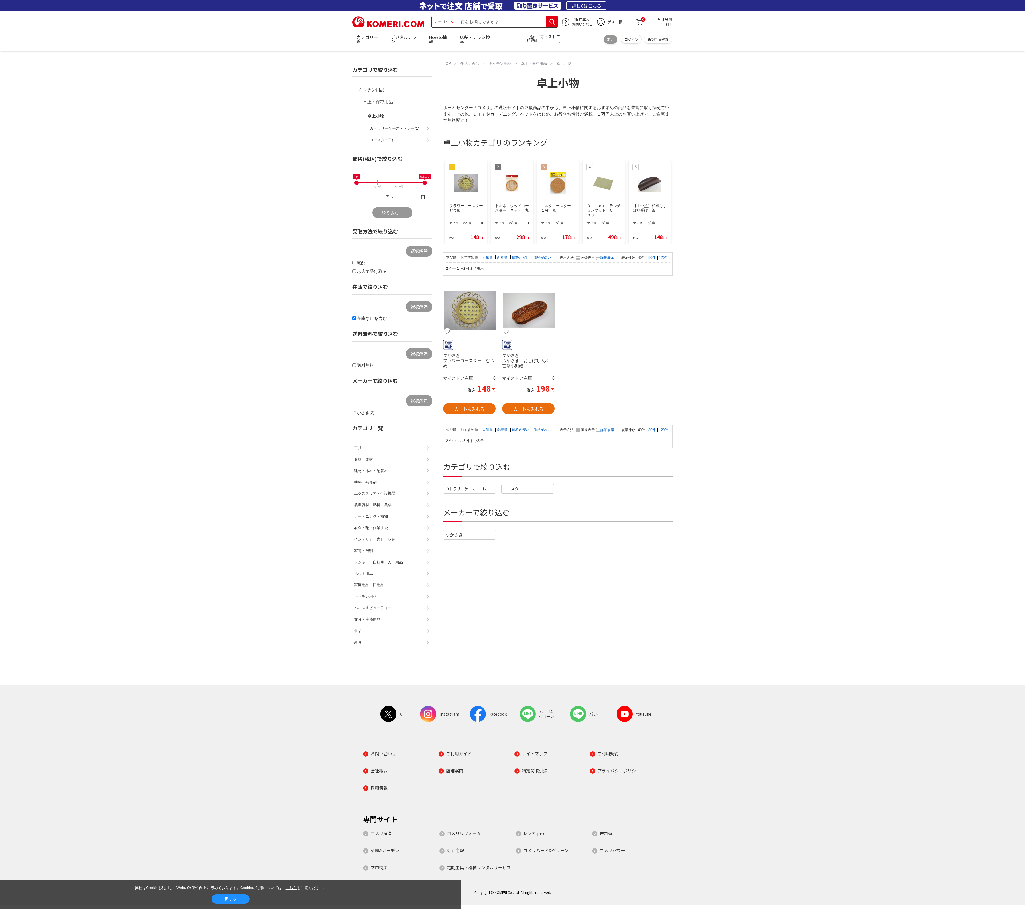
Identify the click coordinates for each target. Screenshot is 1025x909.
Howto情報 (438, 39)
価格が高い (542, 257)
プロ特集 (379, 867)
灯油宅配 (455, 850)
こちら (291, 888)
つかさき (454, 534)
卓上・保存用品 (378, 102)
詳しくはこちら (586, 5)
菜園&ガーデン (384, 850)
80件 (652, 258)
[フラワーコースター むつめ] (469, 310)
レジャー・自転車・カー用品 (378, 562)
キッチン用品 (371, 90)
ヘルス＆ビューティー (373, 608)
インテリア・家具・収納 (374, 539)
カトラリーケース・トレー (468, 488)
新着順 (502, 257)
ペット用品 (363, 573)
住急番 (606, 833)
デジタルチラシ (403, 39)
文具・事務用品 (367, 619)
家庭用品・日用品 (369, 585)
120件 (663, 258)
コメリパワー (612, 850)
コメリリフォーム (464, 833)
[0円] (356, 183)
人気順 (488, 257)
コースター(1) (381, 140)
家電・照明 (363, 551)
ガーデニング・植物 (371, 516)
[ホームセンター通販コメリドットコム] (388, 25)
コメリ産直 (381, 833)
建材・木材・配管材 (371, 471)
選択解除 (419, 251)
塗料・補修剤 (365, 482)
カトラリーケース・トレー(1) (394, 128)
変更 (610, 39)
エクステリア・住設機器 (374, 493)
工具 (358, 448)
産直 (358, 642)
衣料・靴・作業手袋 (371, 528)
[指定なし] (425, 183)
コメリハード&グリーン (546, 850)
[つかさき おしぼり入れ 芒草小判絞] (528, 310)
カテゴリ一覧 (367, 39)
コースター (513, 488)
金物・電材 (363, 459)
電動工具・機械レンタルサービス (479, 867)
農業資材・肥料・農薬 (373, 505)
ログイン (631, 39)
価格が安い (521, 257)
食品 (358, 631)
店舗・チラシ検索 (475, 39)
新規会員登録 (658, 39)
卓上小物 (375, 116)
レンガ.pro (533, 833)
